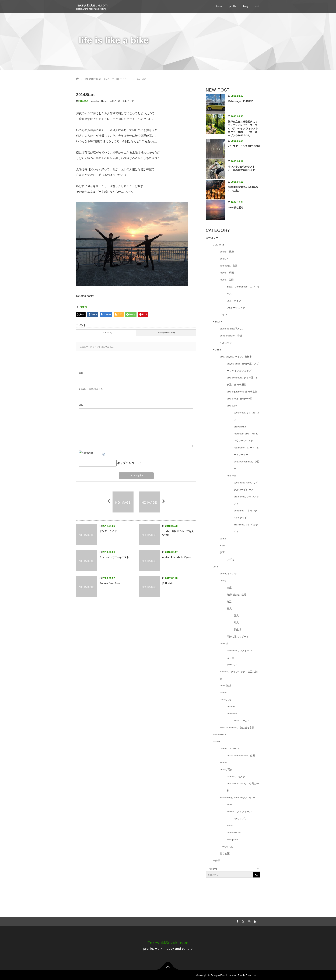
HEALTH (217, 321)
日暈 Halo (167, 583)
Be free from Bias (110, 583)
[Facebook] (236, 921)
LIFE (215, 566)
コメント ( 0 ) (106, 332)
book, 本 (224, 258)
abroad (231, 706)
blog (245, 6)
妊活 (229, 601)
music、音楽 (227, 279)
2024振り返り (235, 207)
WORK (216, 741)
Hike (222, 545)
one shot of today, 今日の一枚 (105, 101)
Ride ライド (129, 101)
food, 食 (224, 643)
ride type (231, 475)
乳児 (236, 615)
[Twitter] (242, 921)
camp (223, 538)
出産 (229, 587)
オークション (227, 846)
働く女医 (225, 853)
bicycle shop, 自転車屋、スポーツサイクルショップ (243, 367)
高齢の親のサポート (238, 636)
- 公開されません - (91, 389)
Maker (223, 762)
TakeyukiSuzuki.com (92, 5)
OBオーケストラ (236, 307)
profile (232, 6)
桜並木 (83, 307)
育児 (229, 608)
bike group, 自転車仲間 (239, 398)
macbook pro (234, 832)
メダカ (230, 559)
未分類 (216, 860)
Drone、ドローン (229, 748)
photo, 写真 (226, 769)
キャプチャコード (128, 463)
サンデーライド (108, 531)
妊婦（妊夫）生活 (236, 594)
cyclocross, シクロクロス (246, 416)
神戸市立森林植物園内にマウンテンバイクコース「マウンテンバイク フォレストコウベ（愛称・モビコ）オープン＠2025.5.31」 (243, 128)
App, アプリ (240, 818)
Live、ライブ (234, 300)
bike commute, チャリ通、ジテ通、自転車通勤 (242, 381)
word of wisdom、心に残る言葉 (237, 727)
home (219, 6)
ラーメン (232, 664)
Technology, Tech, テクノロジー (237, 797)
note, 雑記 (225, 685)
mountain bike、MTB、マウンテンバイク (247, 437)
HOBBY (217, 349)
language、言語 (228, 265)
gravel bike (240, 426)
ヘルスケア (226, 342)
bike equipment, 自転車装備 (242, 391)
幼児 (236, 622)
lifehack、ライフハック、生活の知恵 (239, 675)
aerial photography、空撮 (241, 755)
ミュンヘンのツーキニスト (114, 557)
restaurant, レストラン (239, 650)
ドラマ (223, 314)
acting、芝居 (227, 251)
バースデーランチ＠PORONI (244, 146)
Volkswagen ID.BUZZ (240, 101)
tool (257, 6)
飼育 (222, 552)
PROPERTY (219, 734)
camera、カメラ (236, 776)
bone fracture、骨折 (231, 335)
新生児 (237, 629)
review (223, 692)
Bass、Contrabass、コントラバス (243, 290)
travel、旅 (225, 699)
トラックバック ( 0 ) (166, 332)
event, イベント (228, 573)
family (223, 580)
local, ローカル (242, 720)
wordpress (232, 839)
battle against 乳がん (231, 328)
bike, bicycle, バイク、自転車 (236, 356)
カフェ (230, 657)
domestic (232, 713)
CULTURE (218, 244)
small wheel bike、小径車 (246, 465)
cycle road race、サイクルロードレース (246, 486)
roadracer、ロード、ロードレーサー (246, 451)
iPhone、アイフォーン (239, 811)
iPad (229, 804)
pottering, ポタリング (245, 510)
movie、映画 (227, 272)
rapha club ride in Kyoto (176, 557)
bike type (232, 405)
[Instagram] (248, 921)
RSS (254, 921)
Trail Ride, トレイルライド (246, 528)
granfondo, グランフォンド (246, 500)
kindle (230, 825)
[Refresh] (104, 453)
